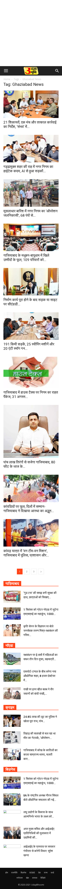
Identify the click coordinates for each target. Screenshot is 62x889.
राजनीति (14, 872)
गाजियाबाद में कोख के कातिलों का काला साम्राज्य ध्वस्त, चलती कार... (40, 754)
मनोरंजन (20, 877)
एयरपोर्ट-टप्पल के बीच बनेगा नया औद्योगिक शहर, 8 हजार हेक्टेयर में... (39, 676)
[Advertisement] (31, 33)
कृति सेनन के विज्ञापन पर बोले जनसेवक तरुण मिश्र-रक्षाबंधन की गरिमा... (40, 631)
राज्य (46, 872)
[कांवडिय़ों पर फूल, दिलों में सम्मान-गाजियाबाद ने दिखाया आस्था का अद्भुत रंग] (31, 488)
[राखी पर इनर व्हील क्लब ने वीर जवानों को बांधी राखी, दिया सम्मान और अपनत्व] (12, 693)
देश (39, 872)
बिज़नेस (23, 872)
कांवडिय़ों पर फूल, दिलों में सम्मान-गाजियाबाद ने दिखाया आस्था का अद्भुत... (28, 508)
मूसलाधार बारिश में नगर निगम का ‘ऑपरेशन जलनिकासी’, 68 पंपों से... (30, 213)
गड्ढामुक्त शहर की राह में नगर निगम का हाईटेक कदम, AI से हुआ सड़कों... (28, 169)
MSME (32, 872)
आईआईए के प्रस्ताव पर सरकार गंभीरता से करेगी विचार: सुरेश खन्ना (39, 851)
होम (6, 872)
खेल (27, 877)
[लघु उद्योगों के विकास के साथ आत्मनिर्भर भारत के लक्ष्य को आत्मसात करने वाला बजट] (12, 816)
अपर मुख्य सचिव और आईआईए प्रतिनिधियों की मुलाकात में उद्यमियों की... (38, 833)
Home (6, 79)
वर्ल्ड (52, 872)
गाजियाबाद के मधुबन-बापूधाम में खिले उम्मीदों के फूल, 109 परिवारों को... (26, 257)
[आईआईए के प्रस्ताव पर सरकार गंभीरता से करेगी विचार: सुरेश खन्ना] (12, 850)
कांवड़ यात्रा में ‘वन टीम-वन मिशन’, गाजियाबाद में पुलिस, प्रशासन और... (26, 553)
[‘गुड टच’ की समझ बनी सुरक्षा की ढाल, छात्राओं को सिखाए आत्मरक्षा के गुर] (12, 597)
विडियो (42, 877)
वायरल (34, 877)
